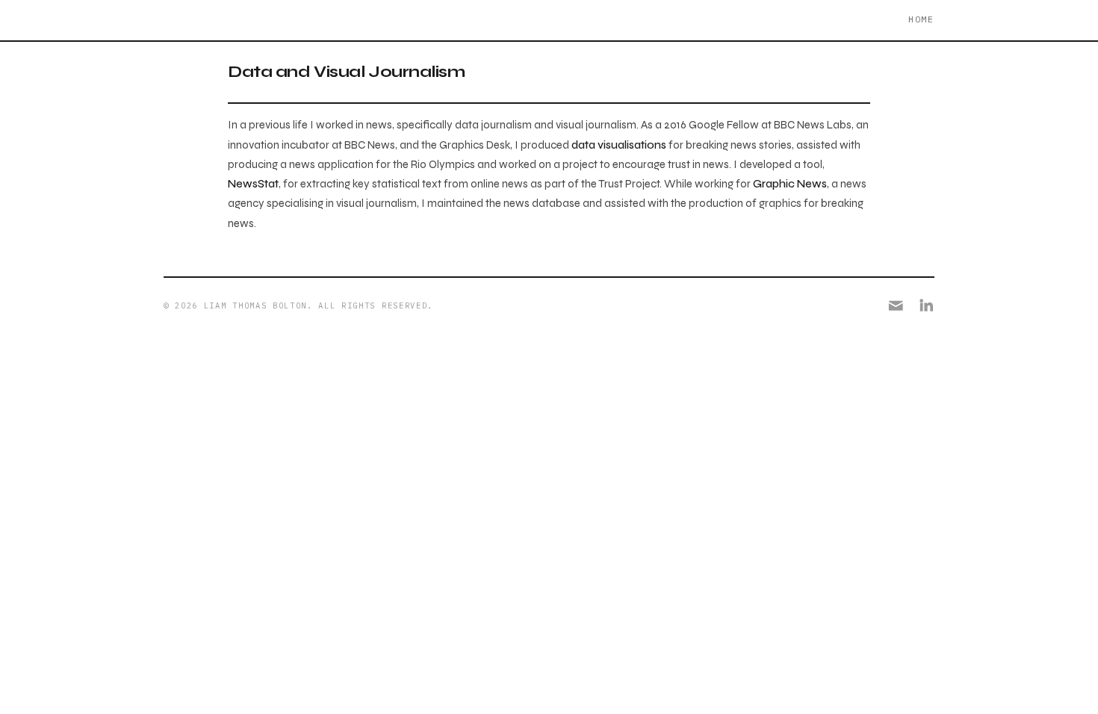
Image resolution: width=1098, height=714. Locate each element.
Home (921, 19)
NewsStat (253, 183)
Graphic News (790, 183)
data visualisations (618, 145)
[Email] (896, 305)
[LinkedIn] (926, 305)
